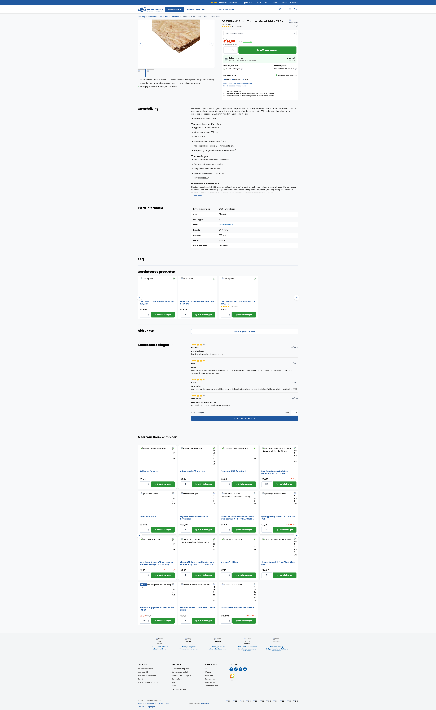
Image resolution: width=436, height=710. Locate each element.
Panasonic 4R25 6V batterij (233, 471)
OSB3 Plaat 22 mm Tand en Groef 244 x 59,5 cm (157, 302)
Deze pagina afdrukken (244, 331)
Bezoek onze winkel (180, 672)
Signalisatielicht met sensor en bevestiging (194, 518)
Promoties (200, 9)
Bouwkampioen (226, 224)
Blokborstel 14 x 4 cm (149, 471)
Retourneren (210, 679)
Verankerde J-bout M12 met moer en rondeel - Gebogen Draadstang (156, 563)
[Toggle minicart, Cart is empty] (295, 9)
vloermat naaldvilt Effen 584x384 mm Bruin (278, 563)
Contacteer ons (211, 686)
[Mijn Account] (290, 9)
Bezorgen (209, 675)
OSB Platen (175, 16)
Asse (246, 79)
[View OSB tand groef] (150, 73)
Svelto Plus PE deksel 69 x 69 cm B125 (237, 608)
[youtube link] (245, 669)
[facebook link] (231, 669)
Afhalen (208, 672)
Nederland (205, 704)
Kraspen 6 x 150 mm (230, 562)
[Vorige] (141, 44)
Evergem (237, 79)
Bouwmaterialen (155, 16)
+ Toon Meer (196, 196)
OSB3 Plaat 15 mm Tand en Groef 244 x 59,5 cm (197, 302)
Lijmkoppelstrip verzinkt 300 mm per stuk (278, 518)
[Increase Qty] (141, 315)
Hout (166, 16)
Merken (190, 9)
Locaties (295, 3)
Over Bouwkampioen (180, 669)
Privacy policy (163, 703)
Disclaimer (142, 707)
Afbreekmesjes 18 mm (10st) (193, 471)
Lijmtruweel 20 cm (148, 517)
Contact (275, 3)
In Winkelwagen (164, 314)
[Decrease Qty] (148, 315)
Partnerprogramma (180, 689)
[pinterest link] (240, 669)
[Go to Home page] (150, 9)
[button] (232, 26)
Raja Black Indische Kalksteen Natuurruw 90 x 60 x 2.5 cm (274, 472)
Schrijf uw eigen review (244, 418)
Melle (228, 79)
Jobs (174, 686)
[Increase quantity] (235, 50)
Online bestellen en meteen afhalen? (238, 83)
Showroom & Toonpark (181, 675)
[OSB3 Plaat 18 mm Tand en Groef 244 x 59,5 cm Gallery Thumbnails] (146, 73)
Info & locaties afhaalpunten (234, 86)
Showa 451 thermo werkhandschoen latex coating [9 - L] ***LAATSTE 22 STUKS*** (237, 518)
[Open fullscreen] (176, 44)
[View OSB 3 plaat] (142, 73)
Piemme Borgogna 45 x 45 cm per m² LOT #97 (157, 609)
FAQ (266, 3)
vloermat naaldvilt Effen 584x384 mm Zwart (197, 609)
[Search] (280, 9)
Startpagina (142, 16)
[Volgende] (211, 44)
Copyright (151, 707)
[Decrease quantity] (225, 50)
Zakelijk (284, 3)
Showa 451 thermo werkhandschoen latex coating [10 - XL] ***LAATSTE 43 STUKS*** (197, 563)
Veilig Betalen (210, 682)
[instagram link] (236, 669)
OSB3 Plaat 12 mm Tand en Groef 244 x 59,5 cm (238, 302)
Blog (173, 682)
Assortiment (173, 9)
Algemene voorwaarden (147, 703)
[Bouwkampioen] (293, 24)
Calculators (177, 679)
